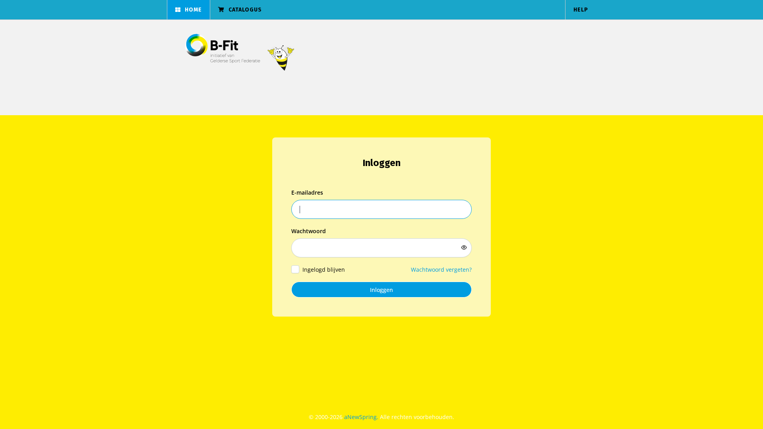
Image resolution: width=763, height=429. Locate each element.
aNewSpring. (362, 417)
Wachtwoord (308, 231)
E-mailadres (307, 192)
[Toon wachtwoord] (464, 247)
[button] (188, 9)
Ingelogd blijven (323, 269)
